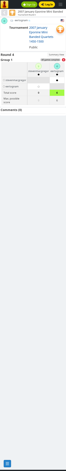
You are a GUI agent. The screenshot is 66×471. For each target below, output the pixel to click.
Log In (49, 4)
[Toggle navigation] (60, 4)
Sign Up (30, 4)
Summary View (56, 54)
